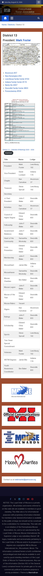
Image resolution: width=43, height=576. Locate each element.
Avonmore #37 (11, 73)
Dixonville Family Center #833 (16, 88)
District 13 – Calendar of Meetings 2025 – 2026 (18, 150)
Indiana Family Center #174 (16, 82)
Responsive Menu (38, 2)
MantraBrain (33, 572)
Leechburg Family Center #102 (17, 79)
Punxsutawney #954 (13, 91)
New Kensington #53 (13, 76)
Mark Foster (23, 40)
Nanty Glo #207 (11, 85)
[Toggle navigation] (12, 18)
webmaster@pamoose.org (25, 480)
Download (8, 153)
